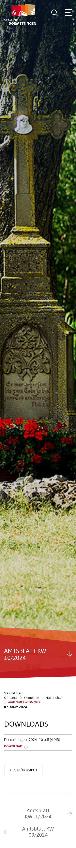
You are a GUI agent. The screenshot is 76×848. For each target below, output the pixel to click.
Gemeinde (31, 698)
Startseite (11, 698)
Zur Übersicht (25, 770)
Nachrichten (54, 698)
